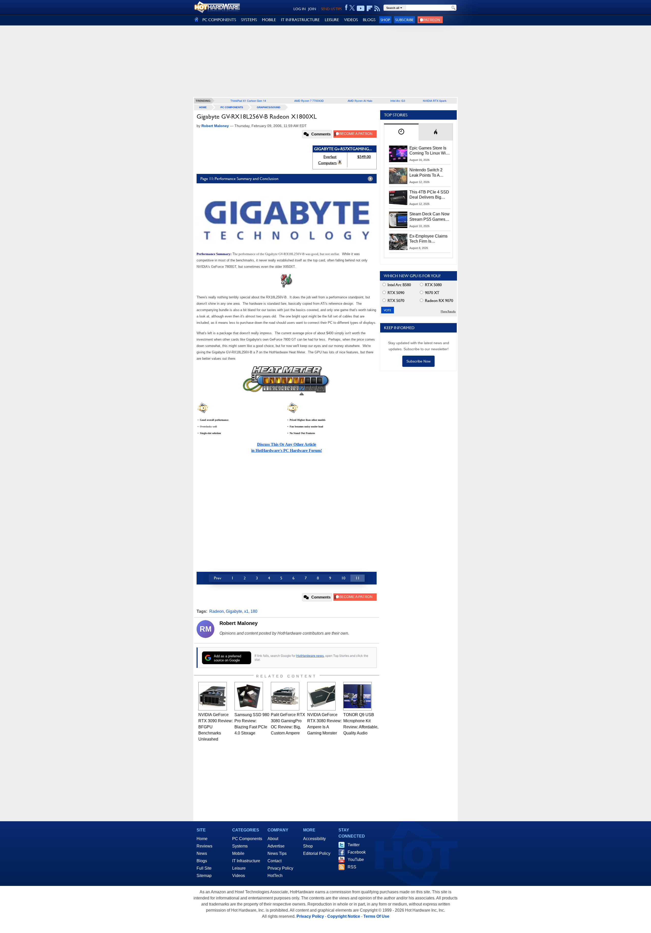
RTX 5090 (395, 292)
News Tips (277, 853)
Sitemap (204, 875)
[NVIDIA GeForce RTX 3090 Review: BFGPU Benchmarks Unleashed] (213, 696)
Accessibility (314, 839)
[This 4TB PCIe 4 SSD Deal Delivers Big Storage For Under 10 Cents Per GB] (398, 198)
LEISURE (332, 19)
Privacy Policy (280, 868)
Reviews (204, 846)
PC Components (231, 107)
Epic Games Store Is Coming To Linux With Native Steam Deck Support (429, 151)
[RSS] (377, 8)
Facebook (357, 852)
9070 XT (431, 292)
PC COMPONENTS (219, 19)
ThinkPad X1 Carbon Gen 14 (248, 101)
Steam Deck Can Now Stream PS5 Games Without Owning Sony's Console (429, 217)
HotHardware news (310, 656)
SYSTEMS (249, 19)
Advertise (276, 846)
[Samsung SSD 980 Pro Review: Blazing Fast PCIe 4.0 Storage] (249, 696)
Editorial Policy (316, 853)
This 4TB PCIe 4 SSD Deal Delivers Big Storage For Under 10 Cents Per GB (429, 195)
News (202, 853)
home (203, 107)
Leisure (239, 868)
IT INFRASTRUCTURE (300, 19)
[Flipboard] (369, 8)
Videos (238, 875)
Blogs (202, 861)
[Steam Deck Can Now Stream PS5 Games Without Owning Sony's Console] (398, 220)
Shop (385, 20)
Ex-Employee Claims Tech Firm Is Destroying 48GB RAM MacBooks (428, 239)
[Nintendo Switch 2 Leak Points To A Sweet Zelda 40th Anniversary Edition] (398, 176)
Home (202, 839)
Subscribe (404, 20)
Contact (275, 861)
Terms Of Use (376, 916)
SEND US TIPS (331, 9)
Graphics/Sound (268, 107)
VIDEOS (351, 19)
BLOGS (369, 19)
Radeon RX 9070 (438, 300)
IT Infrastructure (246, 861)
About (273, 839)
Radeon (216, 611)
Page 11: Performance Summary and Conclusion (239, 178)
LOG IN (299, 9)
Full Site (204, 868)
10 (343, 578)
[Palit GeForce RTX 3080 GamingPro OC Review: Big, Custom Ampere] (285, 696)
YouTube (356, 859)
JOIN (312, 9)
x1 (246, 611)
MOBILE (269, 19)
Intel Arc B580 (399, 284)
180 (253, 611)
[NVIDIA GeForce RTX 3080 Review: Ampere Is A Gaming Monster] (321, 696)
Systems (240, 846)
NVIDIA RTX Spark (435, 101)
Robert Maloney (238, 623)
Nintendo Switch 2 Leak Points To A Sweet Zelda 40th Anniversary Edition (427, 173)
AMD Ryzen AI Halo (360, 101)
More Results (448, 311)
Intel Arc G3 (397, 101)
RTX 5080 (433, 284)
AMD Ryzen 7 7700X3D (309, 101)
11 (358, 578)
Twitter (354, 845)
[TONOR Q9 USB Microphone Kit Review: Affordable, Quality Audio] (358, 696)
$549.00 (364, 156)
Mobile (238, 853)
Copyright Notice (343, 916)
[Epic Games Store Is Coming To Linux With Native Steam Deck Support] (398, 154)
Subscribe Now (418, 361)
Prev (217, 578)
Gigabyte (234, 611)
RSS (352, 867)
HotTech (275, 875)
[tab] (401, 132)
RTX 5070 (395, 300)
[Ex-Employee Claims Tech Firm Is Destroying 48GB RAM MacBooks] (398, 242)
